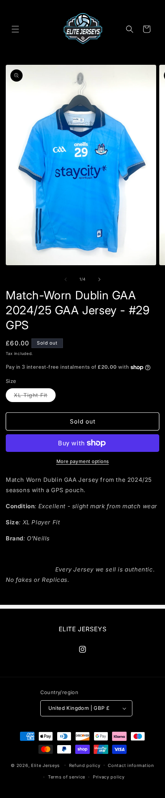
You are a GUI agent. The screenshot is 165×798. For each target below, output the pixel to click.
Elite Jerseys (45, 765)
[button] (15, 29)
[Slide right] (99, 279)
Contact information (131, 765)
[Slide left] (65, 279)
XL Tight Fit (35, 396)
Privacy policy (109, 777)
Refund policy (85, 765)
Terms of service (66, 777)
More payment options (82, 461)
